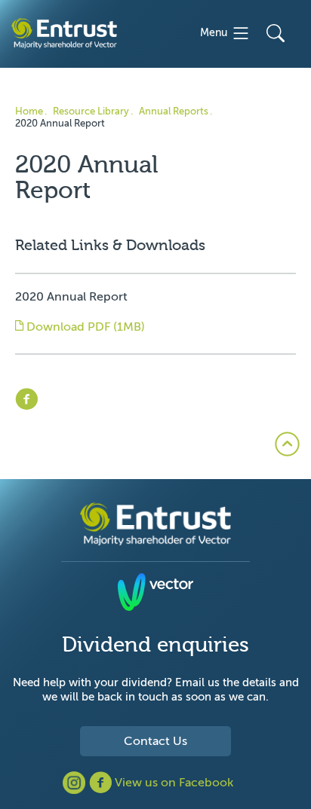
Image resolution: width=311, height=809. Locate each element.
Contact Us (155, 741)
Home (29, 111)
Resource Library (91, 111)
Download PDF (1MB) (84, 327)
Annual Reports (173, 111)
